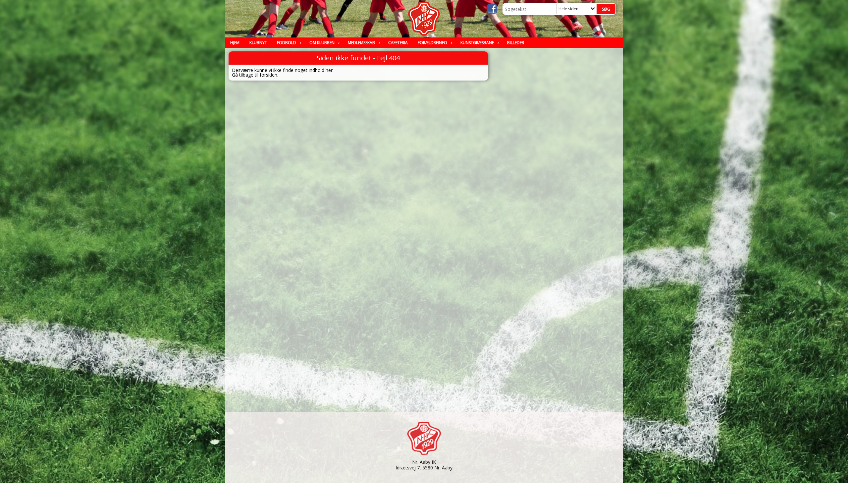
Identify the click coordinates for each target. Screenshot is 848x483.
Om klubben (322, 42)
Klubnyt (258, 42)
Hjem (234, 42)
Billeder (515, 42)
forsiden (268, 75)
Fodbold (286, 42)
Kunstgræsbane (477, 42)
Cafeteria (398, 42)
